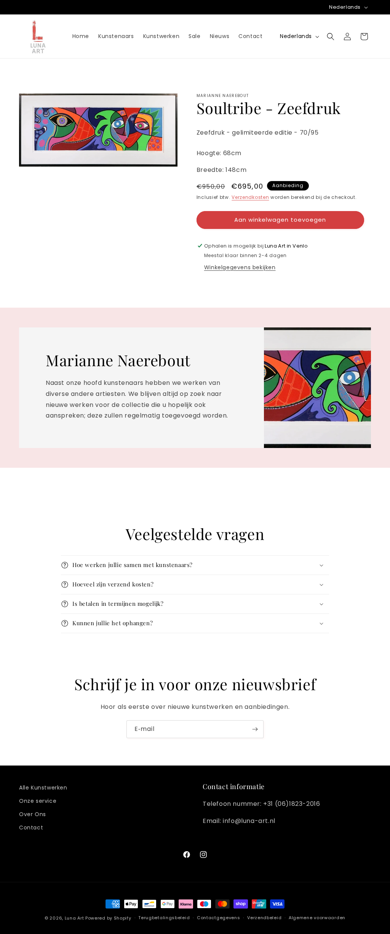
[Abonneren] (254, 729)
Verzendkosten (250, 197)
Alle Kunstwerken (43, 787)
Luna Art (74, 918)
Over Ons (32, 814)
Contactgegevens (218, 918)
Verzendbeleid (264, 918)
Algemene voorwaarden (317, 918)
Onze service (37, 801)
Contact (31, 827)
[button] (330, 36)
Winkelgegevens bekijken (240, 267)
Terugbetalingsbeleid (164, 918)
